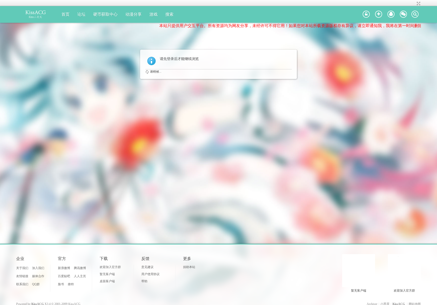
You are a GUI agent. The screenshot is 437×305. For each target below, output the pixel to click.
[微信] (403, 14)
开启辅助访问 (413, 3)
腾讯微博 (80, 268)
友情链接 (22, 276)
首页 (65, 14)
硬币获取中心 (105, 14)
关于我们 (22, 268)
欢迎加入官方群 (110, 267)
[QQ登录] (391, 14)
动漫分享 (133, 14)
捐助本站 (189, 267)
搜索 (169, 14)
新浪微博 (64, 268)
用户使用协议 (150, 274)
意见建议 (147, 267)
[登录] (366, 14)
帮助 (144, 281)
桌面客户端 (107, 281)
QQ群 (36, 284)
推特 (71, 284)
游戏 (153, 14)
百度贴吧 (64, 276)
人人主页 (80, 276)
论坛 (81, 14)
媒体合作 (38, 276)
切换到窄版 (418, 3)
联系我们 (22, 284)
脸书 (61, 284)
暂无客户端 (107, 274)
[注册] (378, 14)
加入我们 (38, 268)
